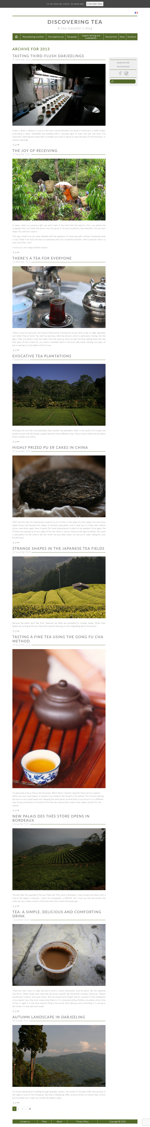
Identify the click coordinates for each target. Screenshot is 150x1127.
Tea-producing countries (33, 36)
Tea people (72, 36)
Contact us (25, 1121)
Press (44, 1121)
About (59, 1121)
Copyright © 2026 (117, 1121)
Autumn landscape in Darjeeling (48, 1017)
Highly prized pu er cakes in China (50, 447)
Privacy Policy (82, 1121)
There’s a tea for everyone (42, 258)
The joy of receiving (35, 150)
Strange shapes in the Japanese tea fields (58, 548)
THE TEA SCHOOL (123, 67)
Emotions (132, 36)
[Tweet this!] (16, 144)
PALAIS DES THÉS (123, 63)
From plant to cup (56, 36)
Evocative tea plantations (41, 356)
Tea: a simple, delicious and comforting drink (56, 914)
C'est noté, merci (94, 4)
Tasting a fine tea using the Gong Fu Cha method (57, 639)
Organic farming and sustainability (91, 36)
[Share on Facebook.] (13, 144)
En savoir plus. (77, 4)
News (122, 36)
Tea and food (111, 36)
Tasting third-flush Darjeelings (48, 56)
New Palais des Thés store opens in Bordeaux (51, 818)
